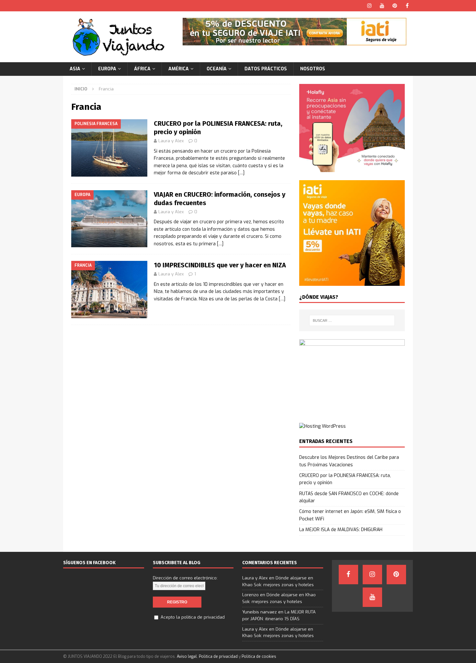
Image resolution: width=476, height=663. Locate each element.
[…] (241, 173)
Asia (75, 69)
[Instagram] (369, 5)
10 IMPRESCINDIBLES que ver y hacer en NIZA (220, 265)
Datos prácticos (265, 69)
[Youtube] (382, 5)
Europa (107, 69)
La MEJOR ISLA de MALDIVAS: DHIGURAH (340, 530)
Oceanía (217, 69)
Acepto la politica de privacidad (193, 617)
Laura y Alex (171, 141)
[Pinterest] (394, 5)
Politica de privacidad (218, 656)
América (178, 69)
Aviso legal (187, 656)
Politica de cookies (259, 656)
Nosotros (312, 69)
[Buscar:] (352, 320)
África (142, 69)
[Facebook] (407, 5)
